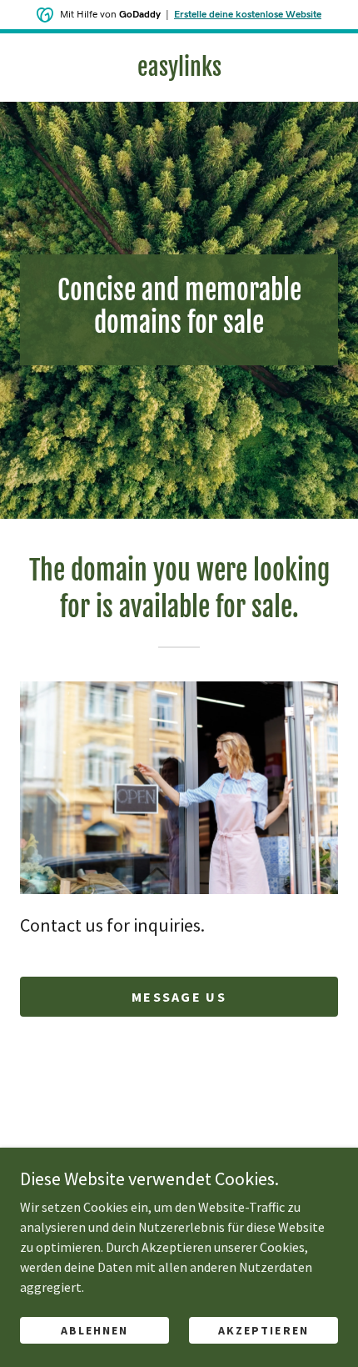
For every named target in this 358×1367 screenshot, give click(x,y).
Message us (179, 996)
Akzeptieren (263, 1330)
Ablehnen (94, 1330)
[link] (179, 67)
